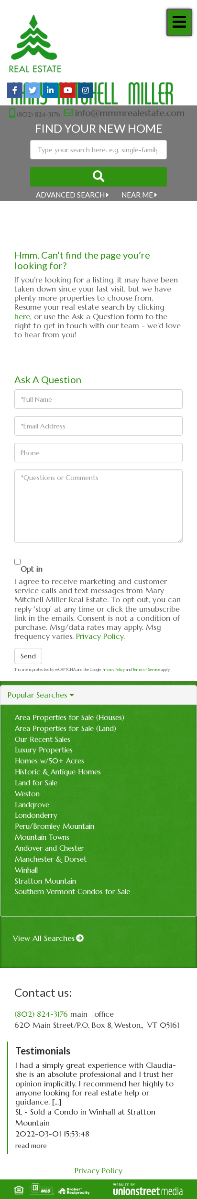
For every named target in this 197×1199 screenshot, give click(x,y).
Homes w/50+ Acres (49, 760)
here (22, 316)
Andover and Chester (49, 848)
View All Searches (44, 938)
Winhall (26, 870)
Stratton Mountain (45, 881)
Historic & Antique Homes (58, 771)
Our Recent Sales (42, 739)
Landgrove (32, 804)
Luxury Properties (44, 749)
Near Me (137, 194)
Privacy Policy (99, 636)
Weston (27, 793)
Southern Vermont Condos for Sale (72, 891)
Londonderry (36, 815)
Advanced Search (70, 194)
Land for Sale (36, 782)
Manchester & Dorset (51, 859)
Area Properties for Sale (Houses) (69, 717)
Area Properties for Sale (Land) (65, 728)
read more (31, 1145)
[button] (98, 177)
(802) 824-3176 (41, 1014)
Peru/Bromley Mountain (54, 826)
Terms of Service (146, 669)
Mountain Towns (42, 837)
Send (28, 656)
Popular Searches (37, 694)
